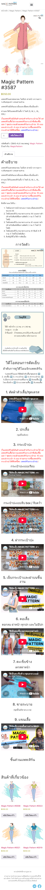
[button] (31, 5)
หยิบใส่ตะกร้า (16, 135)
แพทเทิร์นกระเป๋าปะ (29, 130)
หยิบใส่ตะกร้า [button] (9, 815)
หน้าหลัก (4, 11)
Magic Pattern (15, 11)
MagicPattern (16, 146)
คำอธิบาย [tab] (9, 154)
